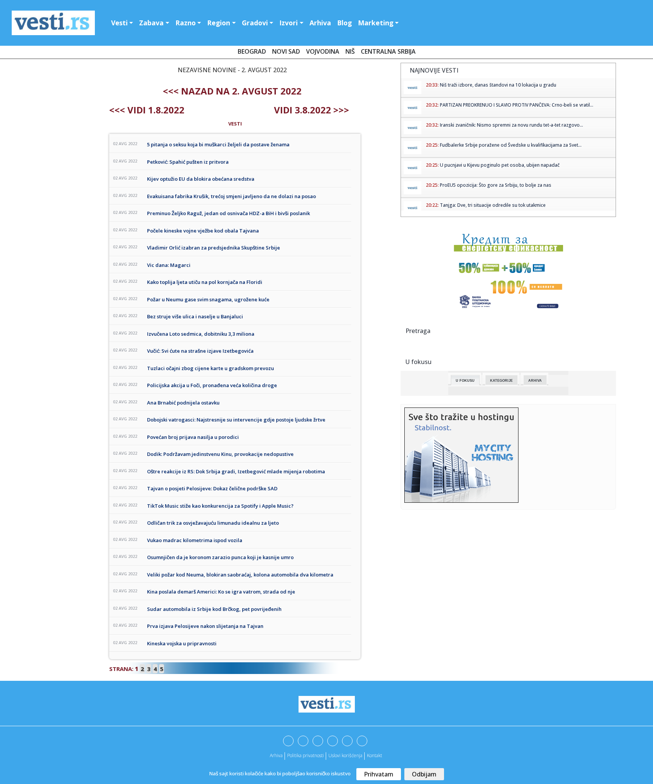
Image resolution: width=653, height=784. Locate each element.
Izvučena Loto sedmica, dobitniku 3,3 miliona (200, 333)
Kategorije (501, 381)
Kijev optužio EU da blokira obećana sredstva (200, 178)
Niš (350, 51)
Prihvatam (378, 774)
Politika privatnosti (305, 755)
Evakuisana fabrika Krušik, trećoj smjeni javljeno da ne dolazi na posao (231, 196)
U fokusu (465, 381)
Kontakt (374, 755)
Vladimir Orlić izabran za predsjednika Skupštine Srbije (213, 247)
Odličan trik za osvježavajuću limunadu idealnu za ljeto (213, 522)
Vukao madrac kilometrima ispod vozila (194, 540)
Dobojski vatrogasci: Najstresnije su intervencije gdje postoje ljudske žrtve (236, 419)
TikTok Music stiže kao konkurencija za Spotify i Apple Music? (220, 505)
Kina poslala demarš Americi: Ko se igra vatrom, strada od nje (221, 591)
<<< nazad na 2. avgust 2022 (232, 91)
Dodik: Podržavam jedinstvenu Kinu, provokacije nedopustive (220, 454)
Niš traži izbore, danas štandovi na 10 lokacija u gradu (498, 85)
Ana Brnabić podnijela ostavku (183, 402)
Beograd (252, 51)
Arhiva (320, 22)
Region (218, 22)
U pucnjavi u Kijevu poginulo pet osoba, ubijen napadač (500, 165)
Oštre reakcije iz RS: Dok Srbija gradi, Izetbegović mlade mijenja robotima (236, 471)
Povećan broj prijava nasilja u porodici (193, 437)
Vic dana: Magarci (168, 265)
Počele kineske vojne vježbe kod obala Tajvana (203, 230)
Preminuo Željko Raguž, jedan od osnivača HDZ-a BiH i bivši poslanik (228, 213)
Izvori (288, 22)
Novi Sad (286, 51)
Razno (185, 22)
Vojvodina (322, 51)
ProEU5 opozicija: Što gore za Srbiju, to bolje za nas (495, 185)
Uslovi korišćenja (345, 755)
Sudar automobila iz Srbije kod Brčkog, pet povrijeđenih (214, 609)
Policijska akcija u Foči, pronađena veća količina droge (212, 385)
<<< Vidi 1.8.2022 (146, 110)
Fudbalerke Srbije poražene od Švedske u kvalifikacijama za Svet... (511, 145)
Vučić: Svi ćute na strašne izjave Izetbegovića (200, 350)
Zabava (151, 22)
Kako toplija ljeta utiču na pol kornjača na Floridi (204, 282)
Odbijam (424, 774)
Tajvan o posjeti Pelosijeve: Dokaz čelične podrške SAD (212, 488)
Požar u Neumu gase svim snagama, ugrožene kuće (208, 299)
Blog (344, 22)
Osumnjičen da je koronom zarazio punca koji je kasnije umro (220, 557)
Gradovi (255, 22)
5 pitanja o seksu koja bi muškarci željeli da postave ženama (218, 144)
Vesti (119, 22)
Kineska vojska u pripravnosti (182, 643)
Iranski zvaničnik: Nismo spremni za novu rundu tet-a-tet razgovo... (511, 125)
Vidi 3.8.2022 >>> (311, 110)
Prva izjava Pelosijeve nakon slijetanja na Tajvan (205, 626)
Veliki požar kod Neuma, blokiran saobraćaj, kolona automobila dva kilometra (240, 574)
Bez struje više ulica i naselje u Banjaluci (195, 316)
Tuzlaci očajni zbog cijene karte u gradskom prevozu (210, 368)
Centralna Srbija (388, 51)
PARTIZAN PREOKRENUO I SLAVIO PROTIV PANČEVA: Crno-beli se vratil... (516, 105)
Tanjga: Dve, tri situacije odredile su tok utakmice (493, 205)
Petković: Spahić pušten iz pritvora (188, 161)
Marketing (375, 22)
